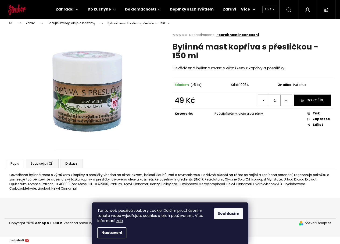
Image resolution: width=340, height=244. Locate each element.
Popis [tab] (15, 163)
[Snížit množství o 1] (263, 100)
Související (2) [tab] (42, 163)
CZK (268, 9)
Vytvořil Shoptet (318, 223)
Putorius (299, 84)
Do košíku (315, 100)
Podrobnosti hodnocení (237, 35)
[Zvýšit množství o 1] (286, 100)
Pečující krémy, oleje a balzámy (239, 113)
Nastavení (111, 232)
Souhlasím (228, 213)
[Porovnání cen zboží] (19, 240)
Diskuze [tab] (71, 163)
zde (119, 220)
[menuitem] (67, 9)
